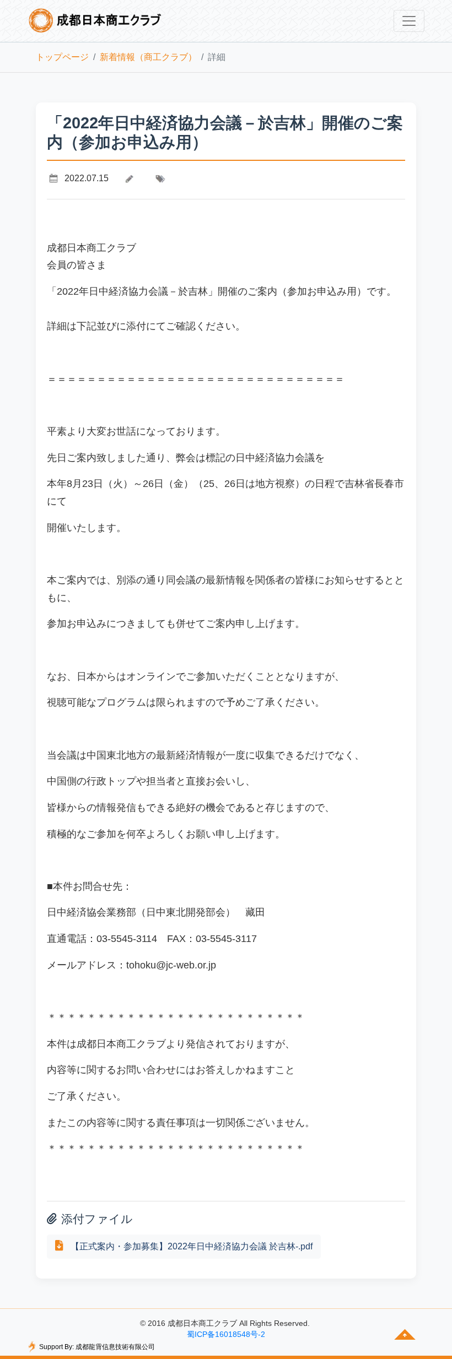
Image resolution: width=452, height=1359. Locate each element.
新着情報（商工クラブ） (148, 57)
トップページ (62, 57)
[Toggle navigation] (409, 21)
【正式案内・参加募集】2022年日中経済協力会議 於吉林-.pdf (190, 1246)
